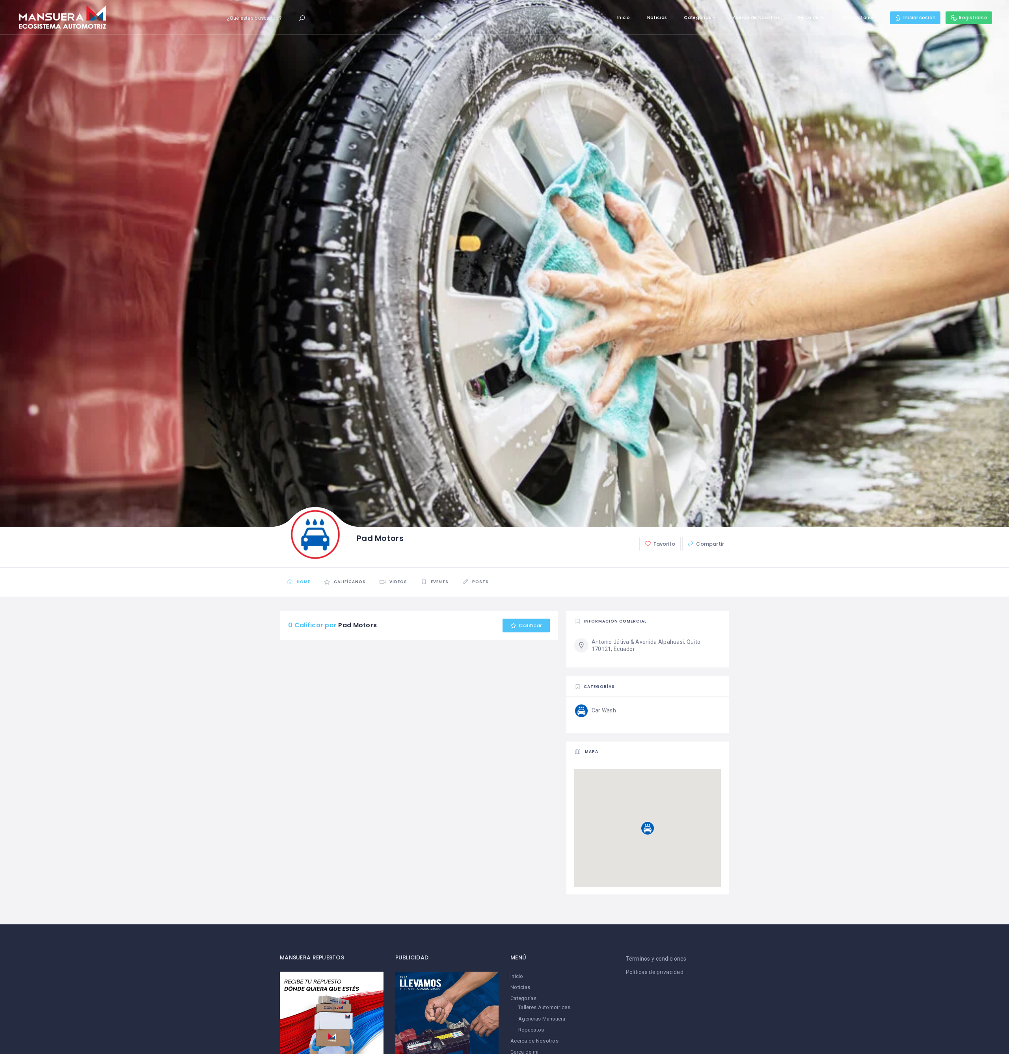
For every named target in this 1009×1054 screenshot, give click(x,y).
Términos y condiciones (656, 958)
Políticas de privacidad (654, 972)
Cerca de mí (811, 17)
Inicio (623, 17)
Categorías (697, 17)
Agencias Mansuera (542, 1019)
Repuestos (531, 1030)
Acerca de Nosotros (756, 17)
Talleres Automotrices (544, 1007)
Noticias (657, 17)
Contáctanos (859, 17)
